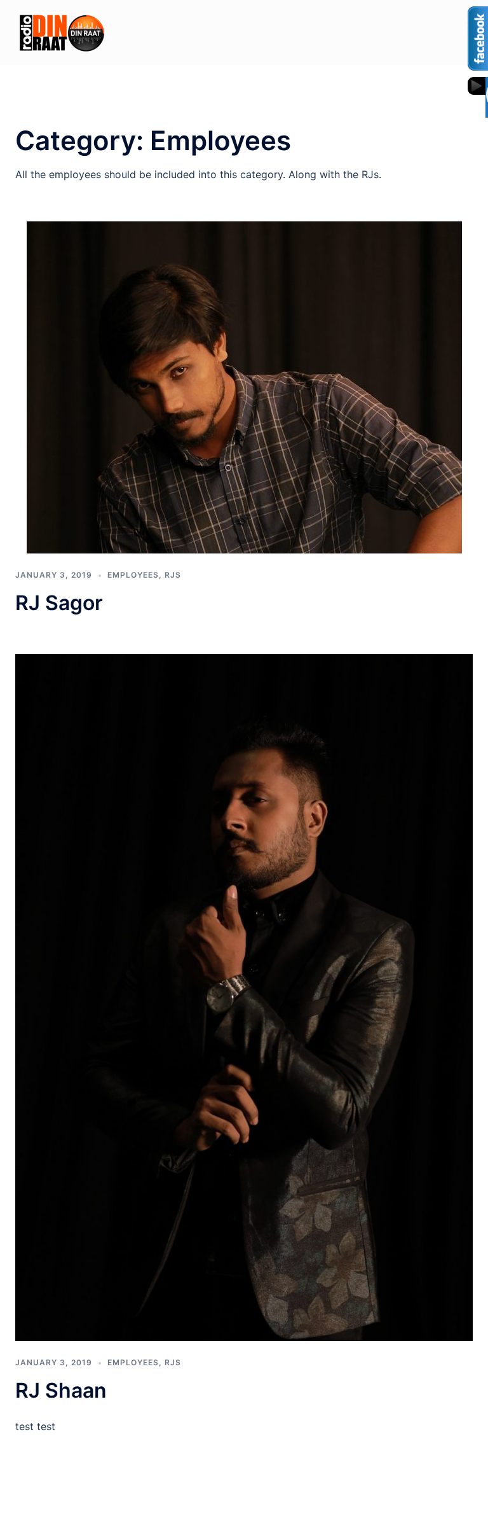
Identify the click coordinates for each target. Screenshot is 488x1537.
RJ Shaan (61, 1390)
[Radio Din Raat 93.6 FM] (62, 31)
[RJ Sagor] (244, 386)
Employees (133, 575)
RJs (173, 575)
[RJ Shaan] (244, 996)
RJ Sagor (59, 602)
